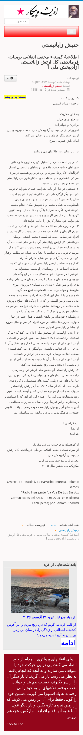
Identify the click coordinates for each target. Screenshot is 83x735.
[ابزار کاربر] (10, 78)
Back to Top (14, 724)
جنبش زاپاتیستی (52, 86)
